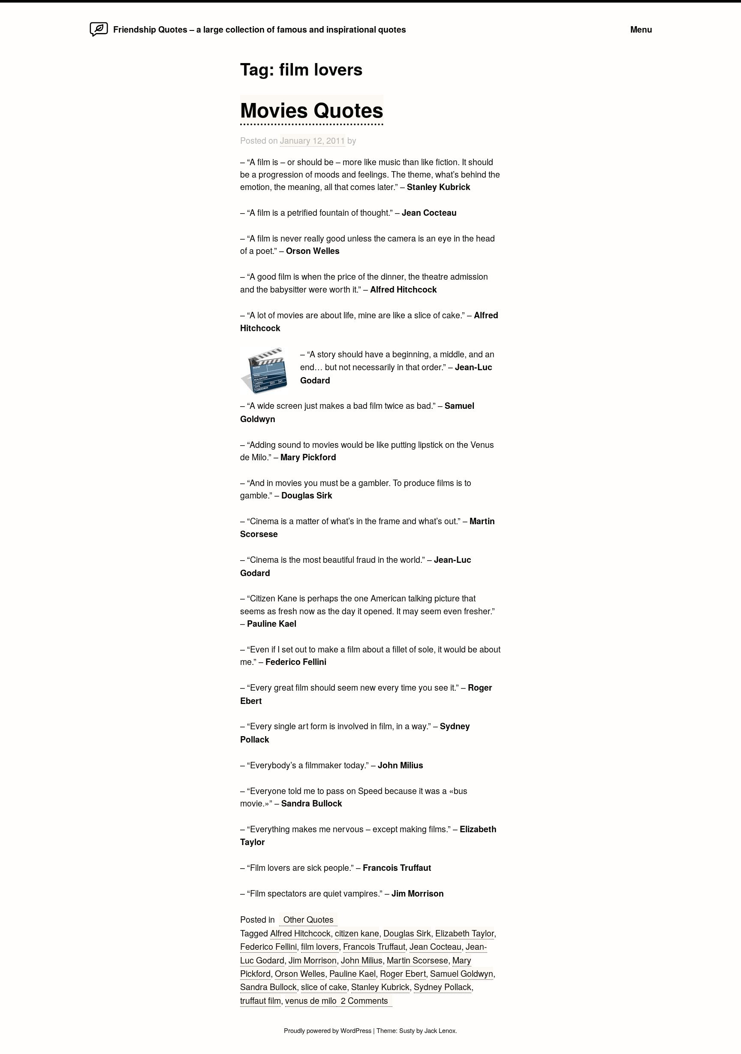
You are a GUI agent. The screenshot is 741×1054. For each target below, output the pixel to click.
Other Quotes (308, 919)
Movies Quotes (311, 109)
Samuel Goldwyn (461, 973)
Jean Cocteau (435, 946)
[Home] (99, 36)
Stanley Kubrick (380, 986)
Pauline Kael (352, 973)
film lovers (320, 946)
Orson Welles (300, 973)
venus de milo (311, 1000)
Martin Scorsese (417, 960)
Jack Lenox (440, 1030)
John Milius (362, 960)
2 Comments (366, 1000)
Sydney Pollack (442, 986)
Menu (641, 29)
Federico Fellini (268, 946)
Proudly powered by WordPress (328, 1030)
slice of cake (324, 986)
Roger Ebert (403, 973)
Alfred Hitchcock (300, 933)
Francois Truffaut (374, 946)
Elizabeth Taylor (464, 933)
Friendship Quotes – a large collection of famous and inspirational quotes (259, 29)
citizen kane (357, 933)
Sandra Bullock (268, 986)
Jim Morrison (313, 960)
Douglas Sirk (407, 933)
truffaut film (260, 1000)
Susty (407, 1030)
